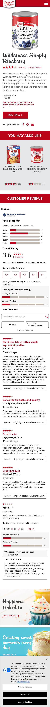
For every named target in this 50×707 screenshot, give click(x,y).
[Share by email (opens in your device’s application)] (32, 124)
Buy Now (14, 115)
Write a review (34, 67)
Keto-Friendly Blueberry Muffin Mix (13, 169)
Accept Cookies (25, 702)
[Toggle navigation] (46, 3)
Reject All (25, 694)
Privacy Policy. (23, 681)
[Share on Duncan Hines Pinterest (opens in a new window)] (27, 124)
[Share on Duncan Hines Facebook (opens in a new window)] (23, 124)
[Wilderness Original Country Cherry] (37, 154)
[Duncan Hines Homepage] (7, 4)
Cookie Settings (25, 687)
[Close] (47, 660)
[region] (25, 681)
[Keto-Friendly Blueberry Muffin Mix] (13, 154)
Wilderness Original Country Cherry (37, 169)
